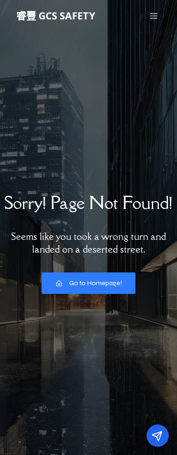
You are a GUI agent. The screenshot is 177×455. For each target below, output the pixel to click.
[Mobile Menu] (154, 16)
